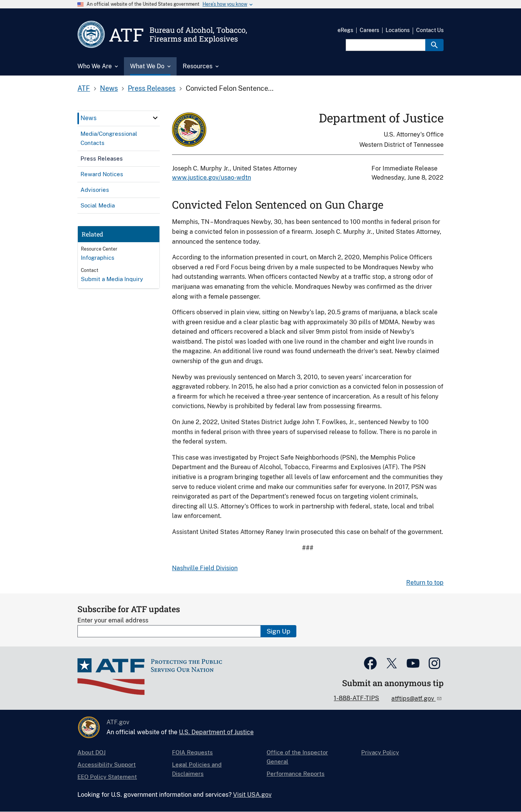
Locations (398, 30)
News (109, 88)
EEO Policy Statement (107, 776)
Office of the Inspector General (297, 757)
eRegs (345, 30)
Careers (369, 30)
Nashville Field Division (205, 568)
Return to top (425, 582)
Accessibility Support (106, 764)
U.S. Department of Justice (216, 732)
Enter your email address (112, 620)
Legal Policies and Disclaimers (197, 769)
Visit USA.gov (252, 794)
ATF (83, 88)
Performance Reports (296, 773)
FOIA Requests (192, 752)
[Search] (434, 45)
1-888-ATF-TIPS (356, 698)
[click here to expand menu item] (155, 117)
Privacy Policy (380, 752)
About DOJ (91, 752)
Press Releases (151, 88)
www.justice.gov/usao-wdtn (211, 177)
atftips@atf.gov (413, 698)
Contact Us (430, 30)
